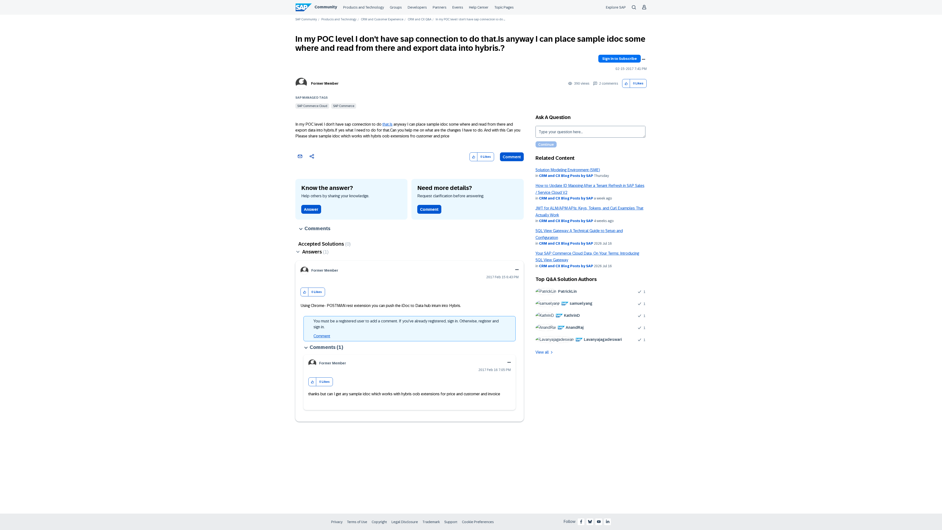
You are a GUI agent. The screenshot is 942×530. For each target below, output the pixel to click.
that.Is (387, 124)
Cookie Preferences (478, 522)
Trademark (431, 522)
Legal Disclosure (405, 522)
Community (325, 7)
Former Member (325, 83)
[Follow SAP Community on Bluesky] (590, 522)
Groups (396, 7)
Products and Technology (363, 7)
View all (542, 352)
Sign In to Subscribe (619, 59)
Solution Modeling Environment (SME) (568, 170)
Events (457, 7)
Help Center (478, 7)
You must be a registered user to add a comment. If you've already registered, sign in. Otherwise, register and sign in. (406, 324)
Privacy (336, 522)
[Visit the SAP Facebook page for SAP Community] (581, 522)
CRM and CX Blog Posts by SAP (566, 176)
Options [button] (643, 59)
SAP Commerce (343, 106)
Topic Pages (504, 7)
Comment (512, 157)
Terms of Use (357, 522)
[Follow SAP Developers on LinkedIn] (608, 522)
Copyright (379, 522)
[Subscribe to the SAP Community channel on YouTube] (599, 522)
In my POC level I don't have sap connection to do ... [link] (470, 19)
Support (451, 522)
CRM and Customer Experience (382, 19)
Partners (439, 7)
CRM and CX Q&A (419, 19)
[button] (626, 83)
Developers (417, 7)
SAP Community (306, 19)
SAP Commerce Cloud (312, 106)
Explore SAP (616, 7)
